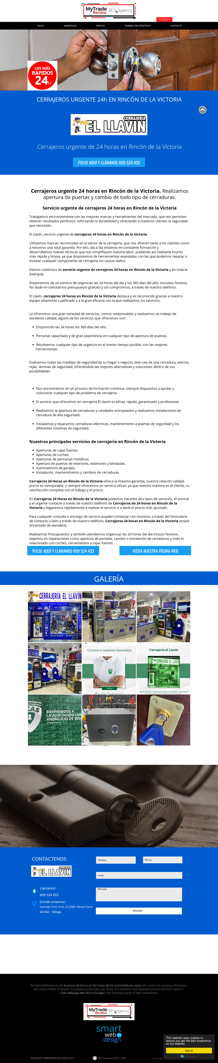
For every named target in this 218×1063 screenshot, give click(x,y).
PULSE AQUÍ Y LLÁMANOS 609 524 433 (109, 162)
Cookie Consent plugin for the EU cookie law (189, 1056)
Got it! (189, 1050)
